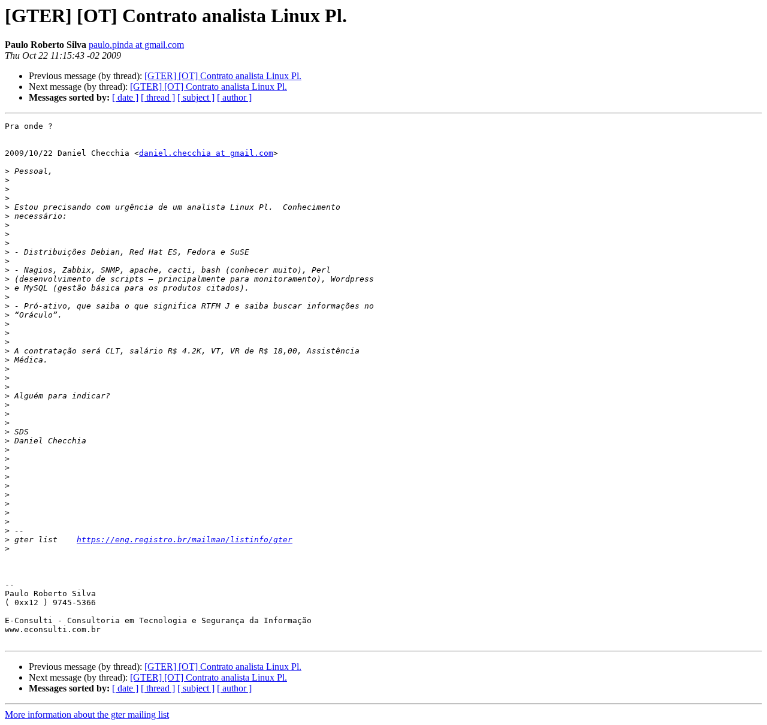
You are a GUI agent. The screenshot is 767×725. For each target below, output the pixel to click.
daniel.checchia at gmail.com (206, 153)
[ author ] (234, 97)
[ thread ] (158, 97)
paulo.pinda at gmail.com (136, 45)
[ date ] (125, 97)
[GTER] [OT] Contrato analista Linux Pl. (222, 76)
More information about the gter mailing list (87, 714)
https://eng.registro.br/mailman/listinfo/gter (184, 539)
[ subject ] (196, 97)
